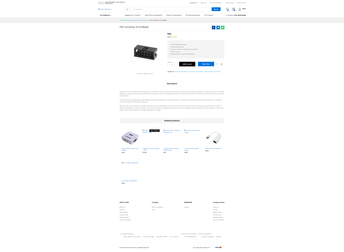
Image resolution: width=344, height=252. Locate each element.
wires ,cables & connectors (212, 71)
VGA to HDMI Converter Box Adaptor (129, 149)
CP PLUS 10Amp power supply (191, 149)
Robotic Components (174, 15)
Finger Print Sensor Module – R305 (150, 149)
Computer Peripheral (181, 71)
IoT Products (208, 15)
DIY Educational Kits (193, 15)
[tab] (172, 84)
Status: (169, 37)
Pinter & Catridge (148, 236)
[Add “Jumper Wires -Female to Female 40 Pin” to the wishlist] (171, 144)
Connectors (191, 71)
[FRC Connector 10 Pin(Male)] (213, 27)
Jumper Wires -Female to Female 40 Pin (171, 149)
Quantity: (169, 62)
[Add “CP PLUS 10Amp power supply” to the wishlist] (192, 144)
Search (216, 9)
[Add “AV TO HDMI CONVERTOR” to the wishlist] (129, 177)
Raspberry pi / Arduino (132, 15)
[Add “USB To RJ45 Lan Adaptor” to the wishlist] (213, 144)
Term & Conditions (125, 220)
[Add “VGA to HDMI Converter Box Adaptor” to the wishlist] (129, 144)
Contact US (193, 2)
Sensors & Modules (207, 236)
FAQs (153, 209)
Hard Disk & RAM (161, 236)
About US (203, 2)
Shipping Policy (124, 217)
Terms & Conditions (216, 2)
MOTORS (218, 236)
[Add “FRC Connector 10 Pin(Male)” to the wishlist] (217, 64)
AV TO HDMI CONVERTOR (129, 181)
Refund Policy (241, 2)
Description (172, 83)
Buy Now (206, 64)
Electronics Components (153, 15)
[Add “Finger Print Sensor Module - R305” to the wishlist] (150, 144)
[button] (222, 64)
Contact (122, 209)
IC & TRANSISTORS (190, 236)
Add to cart (187, 64)
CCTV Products (174, 236)
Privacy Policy (229, 2)
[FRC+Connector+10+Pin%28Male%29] (218, 27)
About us (122, 207)
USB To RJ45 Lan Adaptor (213, 148)
